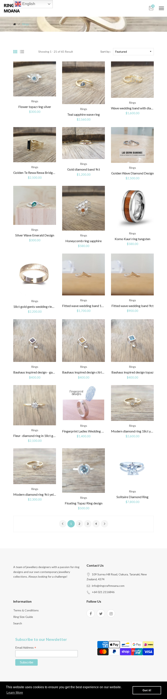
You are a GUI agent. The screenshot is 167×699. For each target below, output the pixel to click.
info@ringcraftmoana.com (108, 585)
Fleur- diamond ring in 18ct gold (35, 436)
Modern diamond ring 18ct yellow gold (138, 431)
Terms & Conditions (26, 610)
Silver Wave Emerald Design (34, 235)
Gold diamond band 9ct (83, 169)
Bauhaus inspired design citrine (83, 372)
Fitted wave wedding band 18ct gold (87, 306)
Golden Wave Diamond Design (132, 173)
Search (17, 623)
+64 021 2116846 (103, 592)
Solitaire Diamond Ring (132, 497)
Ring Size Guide (23, 616)
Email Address (25, 648)
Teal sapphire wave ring (83, 114)
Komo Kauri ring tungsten (132, 239)
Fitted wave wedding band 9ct (132, 306)
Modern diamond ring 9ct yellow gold (39, 494)
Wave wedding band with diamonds (135, 108)
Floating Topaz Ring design (83, 503)
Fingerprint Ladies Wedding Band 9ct (88, 431)
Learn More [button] (15, 692)
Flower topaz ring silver (34, 107)
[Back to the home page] (14, 24)
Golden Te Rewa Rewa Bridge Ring (37, 172)
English (28, 4)
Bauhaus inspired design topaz (132, 372)
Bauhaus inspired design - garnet (35, 372)
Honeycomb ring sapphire (83, 241)
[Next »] (104, 523)
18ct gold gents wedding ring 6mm (37, 306)
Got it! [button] (147, 690)
